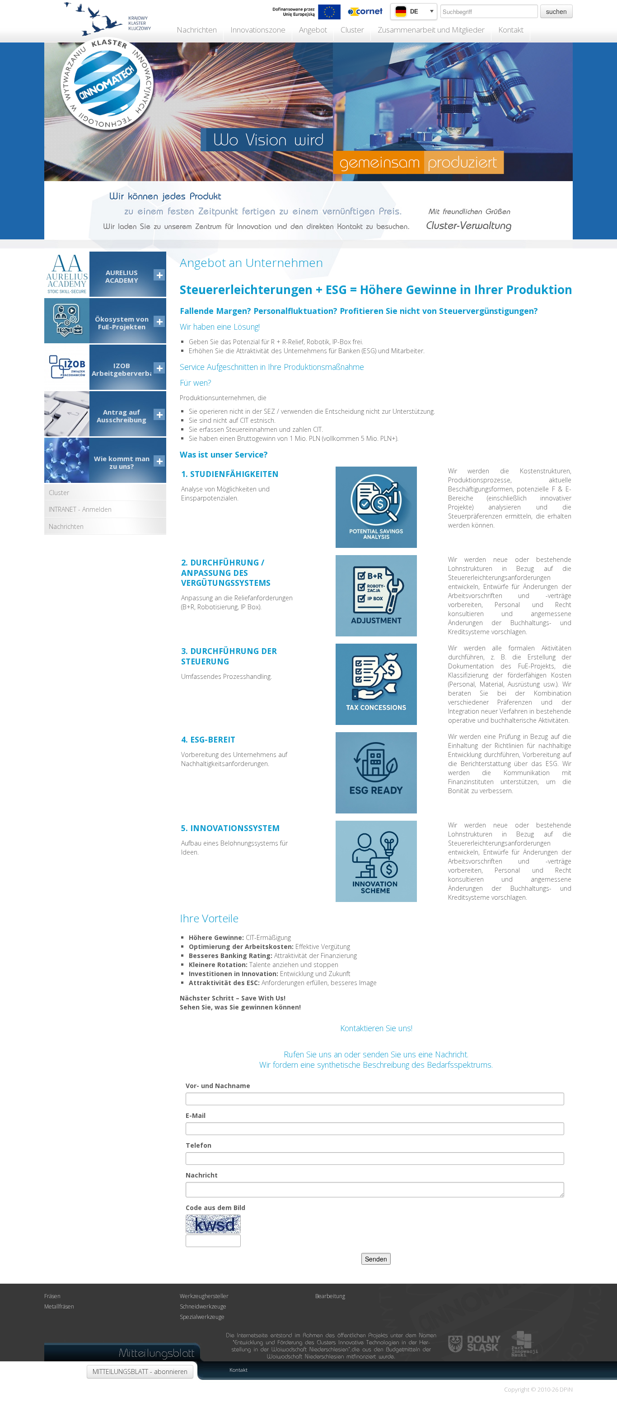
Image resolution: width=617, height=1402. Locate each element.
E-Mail (196, 1115)
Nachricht (202, 1175)
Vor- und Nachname (218, 1085)
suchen (556, 11)
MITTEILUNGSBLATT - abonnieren (140, 1371)
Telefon (198, 1145)
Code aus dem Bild (215, 1207)
